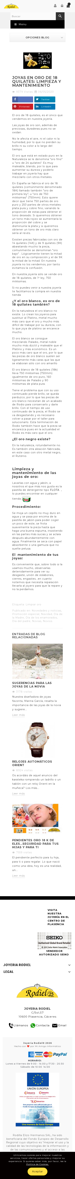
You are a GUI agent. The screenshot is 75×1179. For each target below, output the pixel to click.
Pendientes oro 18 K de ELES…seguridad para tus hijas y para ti (35, 844)
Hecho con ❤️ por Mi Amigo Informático (37, 1044)
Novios (47, 621)
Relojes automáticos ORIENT (32, 763)
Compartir (22, 99)
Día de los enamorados (41, 617)
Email (62, 1025)
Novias (36, 621)
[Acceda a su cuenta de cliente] (62, 6)
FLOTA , (55, 490)
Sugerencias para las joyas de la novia (32, 684)
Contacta (43, 1025)
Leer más (18, 715)
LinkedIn (46, 106)
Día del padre (21, 621)
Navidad (46, 614)
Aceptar (37, 1171)
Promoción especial (25, 614)
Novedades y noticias (46, 610)
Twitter (45, 99)
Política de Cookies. (37, 1164)
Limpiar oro (33, 604)
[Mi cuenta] (55, 6)
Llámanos (21, 1025)
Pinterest (24, 106)
